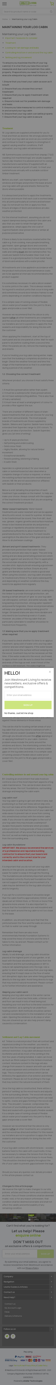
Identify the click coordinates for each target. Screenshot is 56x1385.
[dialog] (28, 692)
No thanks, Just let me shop (18, 713)
